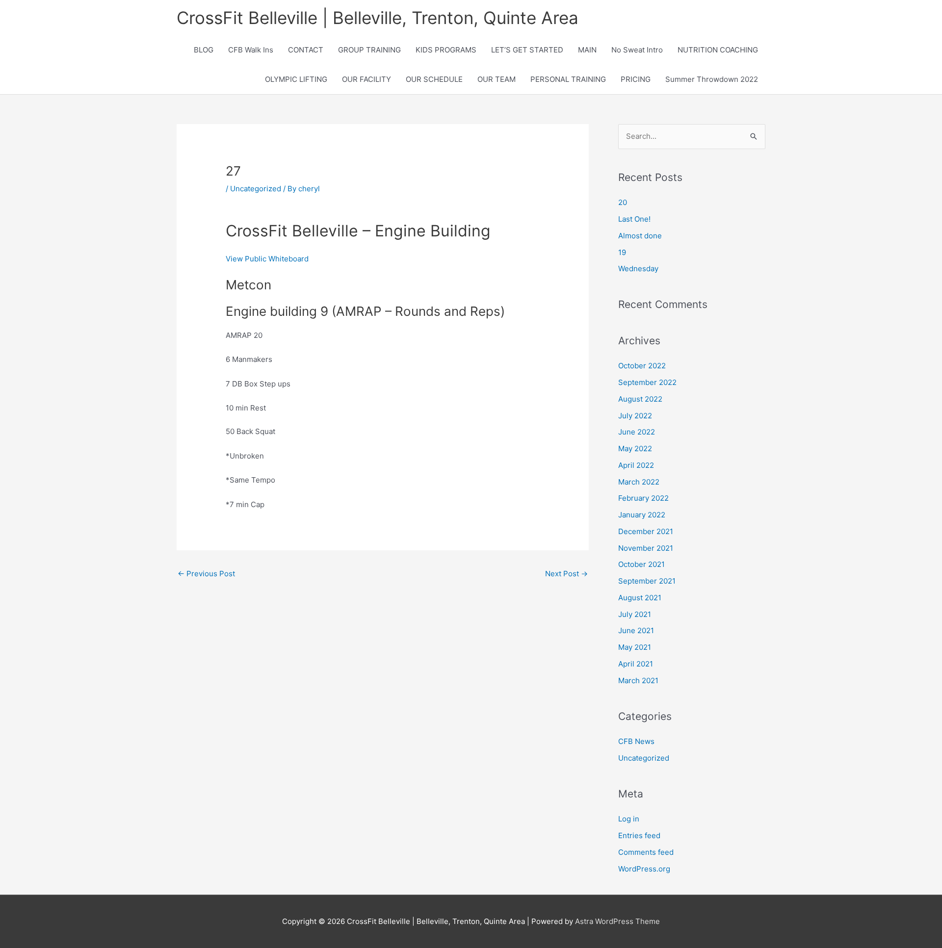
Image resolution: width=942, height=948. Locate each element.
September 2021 (647, 581)
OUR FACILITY (366, 79)
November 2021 (645, 548)
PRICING (636, 79)
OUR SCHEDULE (434, 79)
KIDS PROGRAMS (446, 49)
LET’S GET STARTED (527, 49)
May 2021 (634, 647)
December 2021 (645, 531)
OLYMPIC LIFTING (296, 79)
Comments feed (646, 852)
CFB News (636, 741)
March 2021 (638, 680)
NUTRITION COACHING (718, 49)
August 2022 (640, 399)
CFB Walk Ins (250, 49)
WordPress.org (644, 868)
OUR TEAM (496, 79)
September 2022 (647, 382)
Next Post (566, 573)
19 (622, 252)
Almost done (640, 235)
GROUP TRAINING (369, 49)
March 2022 (638, 482)
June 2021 (636, 630)
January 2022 (641, 514)
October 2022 (642, 365)
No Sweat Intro (637, 49)
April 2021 (635, 663)
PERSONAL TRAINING (568, 79)
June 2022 (636, 431)
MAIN (587, 49)
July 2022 (635, 415)
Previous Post (206, 573)
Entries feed (639, 835)
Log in (628, 818)
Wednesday (638, 268)
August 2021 (639, 597)
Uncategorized (255, 188)
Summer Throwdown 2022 (711, 79)
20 (622, 202)
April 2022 (636, 465)
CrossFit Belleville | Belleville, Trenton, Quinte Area (377, 17)
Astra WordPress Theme (617, 921)
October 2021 (641, 564)
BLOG (203, 49)
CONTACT (305, 49)
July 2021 (634, 614)
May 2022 (635, 448)
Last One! (634, 219)
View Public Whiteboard (267, 258)
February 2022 (643, 498)
